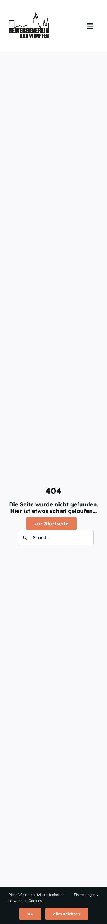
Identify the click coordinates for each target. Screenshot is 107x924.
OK (30, 914)
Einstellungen (85, 894)
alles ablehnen (66, 914)
